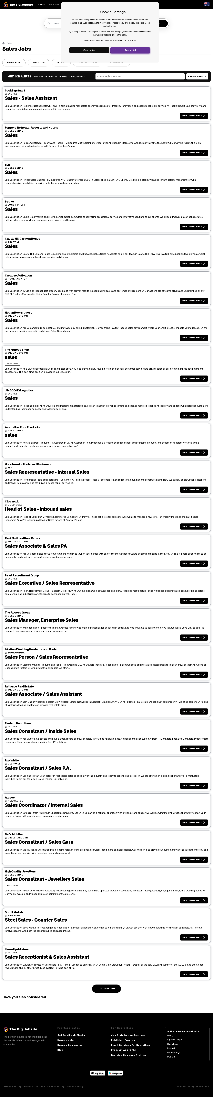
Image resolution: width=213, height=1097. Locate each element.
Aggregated (117, 62)
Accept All (130, 50)
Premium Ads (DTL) (123, 1050)
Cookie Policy (129, 40)
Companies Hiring (60, 4)
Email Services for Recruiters (131, 1045)
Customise (89, 50)
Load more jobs (106, 988)
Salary (61, 62)
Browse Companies (70, 1045)
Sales (9, 43)
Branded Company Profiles (128, 1055)
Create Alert (195, 76)
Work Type (14, 62)
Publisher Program (123, 1040)
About (42, 4)
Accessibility (75, 1086)
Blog (60, 1050)
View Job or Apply (192, 115)
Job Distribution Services (128, 1035)
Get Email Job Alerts (71, 1035)
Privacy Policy (12, 1086)
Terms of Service (34, 1086)
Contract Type (87, 62)
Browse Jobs (66, 1040)
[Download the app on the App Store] (97, 1074)
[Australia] (207, 5)
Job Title (39, 62)
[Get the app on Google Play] (115, 1074)
